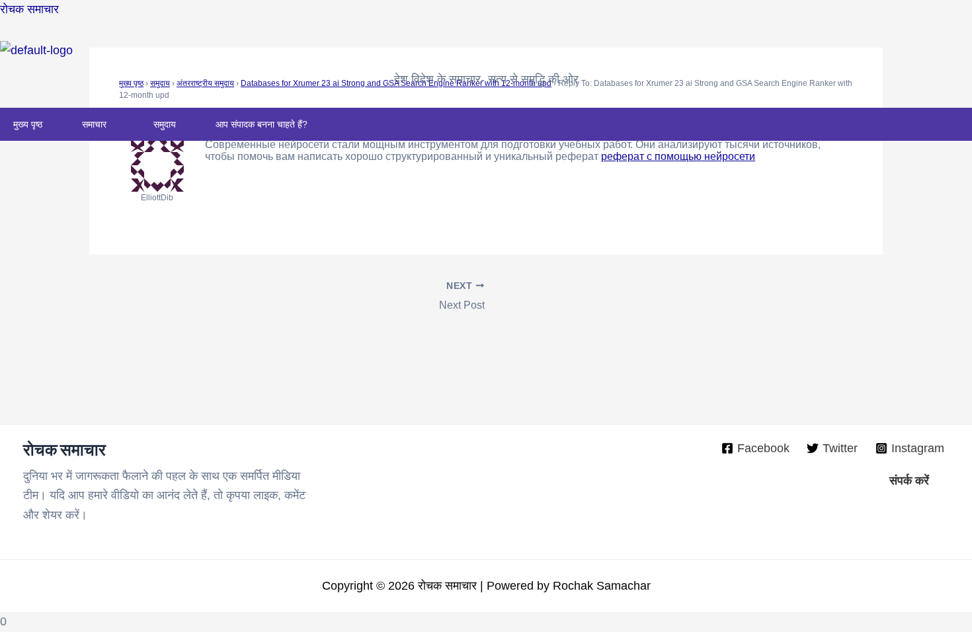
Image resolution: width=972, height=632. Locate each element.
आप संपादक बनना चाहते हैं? (261, 124)
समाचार (94, 124)
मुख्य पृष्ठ (27, 124)
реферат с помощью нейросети (678, 156)
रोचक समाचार (29, 9)
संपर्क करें (909, 480)
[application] (112, 124)
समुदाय (164, 124)
